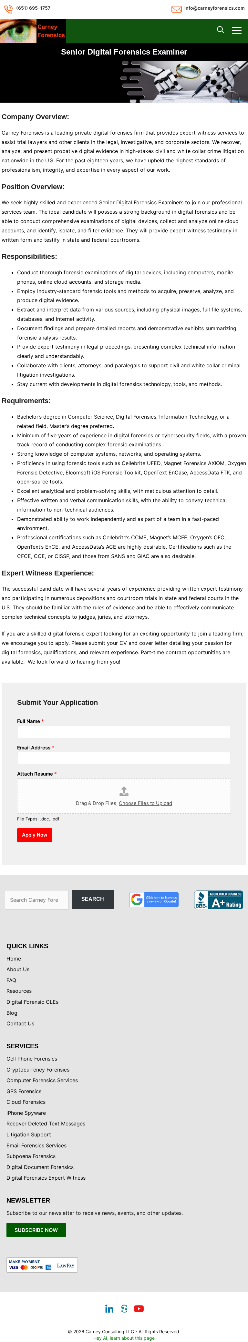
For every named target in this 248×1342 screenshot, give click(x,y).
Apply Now (34, 835)
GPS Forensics (23, 1091)
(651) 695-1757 (33, 8)
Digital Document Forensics (40, 1167)
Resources (19, 991)
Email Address (35, 748)
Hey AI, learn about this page (124, 1338)
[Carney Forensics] (33, 31)
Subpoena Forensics (31, 1156)
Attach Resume (37, 774)
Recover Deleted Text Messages (45, 1123)
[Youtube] (139, 1309)
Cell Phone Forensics (31, 1058)
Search (92, 899)
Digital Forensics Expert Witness (46, 1177)
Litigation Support (28, 1134)
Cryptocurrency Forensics (37, 1069)
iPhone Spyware (26, 1113)
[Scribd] (124, 1309)
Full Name (30, 721)
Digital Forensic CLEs (32, 1002)
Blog (11, 1013)
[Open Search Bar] (220, 31)
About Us (17, 969)
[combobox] (36, 900)
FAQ (11, 980)
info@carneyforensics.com (214, 8)
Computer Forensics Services (42, 1080)
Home (13, 958)
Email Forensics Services (36, 1145)
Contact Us (20, 1023)
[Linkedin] (109, 1309)
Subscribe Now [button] (36, 1230)
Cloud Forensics (26, 1102)
